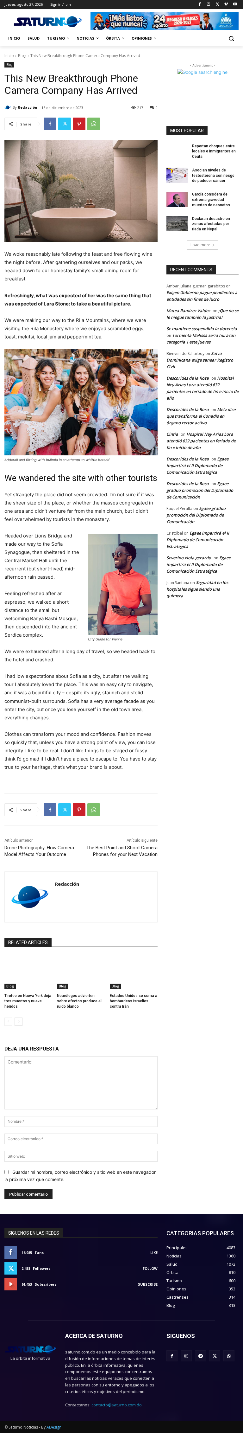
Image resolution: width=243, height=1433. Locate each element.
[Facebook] (199, 4)
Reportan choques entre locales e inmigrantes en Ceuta (214, 151)
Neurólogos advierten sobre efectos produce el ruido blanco (79, 1001)
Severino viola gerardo (188, 558)
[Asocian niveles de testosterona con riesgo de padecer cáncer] (177, 175)
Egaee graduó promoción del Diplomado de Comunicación (199, 490)
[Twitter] (217, 4)
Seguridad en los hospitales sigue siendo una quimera (197, 589)
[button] (231, 38)
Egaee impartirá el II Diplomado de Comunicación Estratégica (197, 465)
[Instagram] (208, 4)
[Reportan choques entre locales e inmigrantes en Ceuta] (177, 151)
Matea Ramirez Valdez (188, 310)
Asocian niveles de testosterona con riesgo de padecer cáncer (213, 175)
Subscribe (148, 1284)
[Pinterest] (79, 124)
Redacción (27, 107)
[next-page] (18, 1022)
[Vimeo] (226, 4)
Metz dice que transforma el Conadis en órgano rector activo (200, 416)
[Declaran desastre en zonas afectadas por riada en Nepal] (177, 223)
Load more (200, 244)
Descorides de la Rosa (187, 378)
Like (154, 1252)
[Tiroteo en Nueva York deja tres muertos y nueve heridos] (28, 972)
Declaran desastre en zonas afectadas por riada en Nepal (211, 224)
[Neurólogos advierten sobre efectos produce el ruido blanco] (81, 972)
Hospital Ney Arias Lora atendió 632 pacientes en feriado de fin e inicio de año (201, 440)
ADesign (54, 1427)
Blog (22, 55)
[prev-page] (8, 1022)
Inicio (9, 55)
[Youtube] (235, 4)
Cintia (172, 434)
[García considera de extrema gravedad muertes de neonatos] (177, 199)
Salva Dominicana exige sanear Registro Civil (199, 359)
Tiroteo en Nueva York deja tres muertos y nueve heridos (27, 1001)
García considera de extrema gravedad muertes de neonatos (211, 199)
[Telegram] (200, 1355)
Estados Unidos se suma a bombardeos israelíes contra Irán (133, 1001)
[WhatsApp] (93, 124)
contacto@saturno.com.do (116, 1405)
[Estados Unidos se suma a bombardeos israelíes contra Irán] (134, 972)
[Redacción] (8, 107)
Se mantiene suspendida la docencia (201, 328)
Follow (150, 1268)
